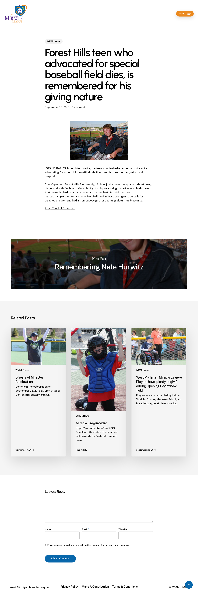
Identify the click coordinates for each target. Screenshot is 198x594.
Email (85, 529)
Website (122, 529)
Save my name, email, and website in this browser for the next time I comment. (89, 545)
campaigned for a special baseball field (79, 196)
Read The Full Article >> (60, 208)
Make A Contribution (95, 586)
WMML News (53, 41)
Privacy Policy (69, 586)
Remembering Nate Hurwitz (99, 264)
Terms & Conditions (125, 586)
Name (48, 529)
